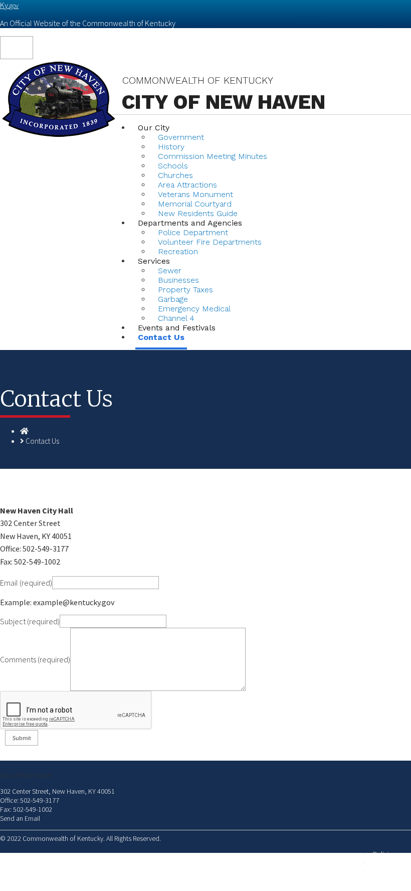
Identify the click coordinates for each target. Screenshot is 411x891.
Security (384, 862)
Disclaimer (387, 871)
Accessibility (390, 879)
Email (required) (26, 583)
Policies (384, 854)
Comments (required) (35, 659)
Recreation (178, 251)
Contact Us (161, 337)
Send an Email (20, 818)
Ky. (9, 5)
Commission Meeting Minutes (212, 156)
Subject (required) (30, 621)
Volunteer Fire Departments (210, 242)
